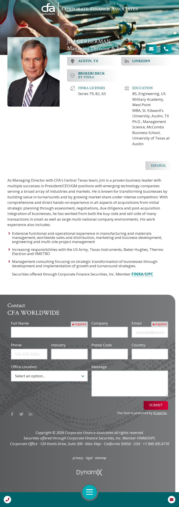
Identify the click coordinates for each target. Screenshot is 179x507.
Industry (58, 344)
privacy (78, 458)
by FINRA (91, 75)
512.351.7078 (166, 48)
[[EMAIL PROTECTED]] (151, 48)
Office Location (24, 366)
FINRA (137, 274)
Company (99, 323)
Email (137, 323)
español (158, 165)
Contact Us (171, 499)
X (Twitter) (21, 414)
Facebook (12, 414)
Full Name (20, 323)
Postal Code (101, 344)
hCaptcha (160, 413)
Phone (16, 344)
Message (99, 366)
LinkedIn (30, 414)
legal (89, 458)
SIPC (149, 274)
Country (138, 344)
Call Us (7, 499)
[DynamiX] (89, 472)
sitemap (100, 458)
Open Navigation (89, 492)
